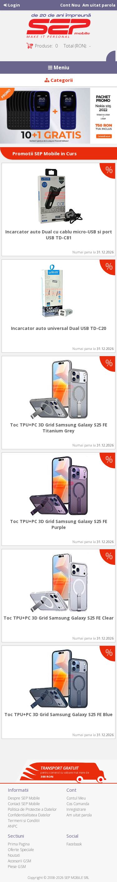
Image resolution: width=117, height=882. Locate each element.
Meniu (60, 67)
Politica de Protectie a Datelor (32, 809)
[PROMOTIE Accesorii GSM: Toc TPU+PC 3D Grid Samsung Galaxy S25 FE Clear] (58, 582)
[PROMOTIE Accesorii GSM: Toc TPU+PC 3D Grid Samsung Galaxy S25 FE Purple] (58, 485)
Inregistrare (76, 809)
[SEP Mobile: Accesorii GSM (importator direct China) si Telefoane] (58, 27)
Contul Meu (76, 798)
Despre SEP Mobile (24, 798)
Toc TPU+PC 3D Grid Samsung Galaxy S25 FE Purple (58, 524)
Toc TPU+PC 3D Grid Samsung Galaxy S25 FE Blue (58, 714)
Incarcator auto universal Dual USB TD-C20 (58, 328)
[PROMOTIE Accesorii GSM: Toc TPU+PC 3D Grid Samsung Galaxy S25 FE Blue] (58, 678)
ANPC (12, 826)
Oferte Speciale (21, 849)
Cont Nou (70, 5)
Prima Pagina (19, 844)
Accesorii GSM (19, 861)
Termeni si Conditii (24, 820)
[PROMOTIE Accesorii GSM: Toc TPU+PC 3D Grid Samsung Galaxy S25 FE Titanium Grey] (58, 389)
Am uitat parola (98, 5)
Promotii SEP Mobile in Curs (44, 153)
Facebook (74, 844)
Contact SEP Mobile (24, 803)
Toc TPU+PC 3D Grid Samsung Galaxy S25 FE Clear (58, 618)
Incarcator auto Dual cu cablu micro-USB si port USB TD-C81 (58, 235)
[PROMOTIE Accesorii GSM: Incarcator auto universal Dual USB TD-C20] (58, 292)
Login (13, 5)
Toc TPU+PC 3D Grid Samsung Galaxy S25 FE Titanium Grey (58, 428)
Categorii (61, 80)
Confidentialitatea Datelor (29, 815)
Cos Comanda (77, 803)
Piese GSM (17, 866)
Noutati (14, 855)
